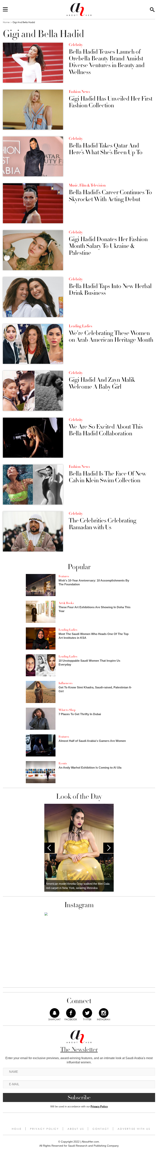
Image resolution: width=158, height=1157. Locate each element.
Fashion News (79, 92)
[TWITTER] (87, 1013)
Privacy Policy (99, 1106)
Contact (100, 1128)
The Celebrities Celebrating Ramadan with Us (102, 524)
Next (108, 848)
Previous (49, 848)
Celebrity (76, 45)
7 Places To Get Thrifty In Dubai (80, 714)
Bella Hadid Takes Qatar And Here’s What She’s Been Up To (105, 149)
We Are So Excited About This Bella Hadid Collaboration (106, 430)
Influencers (65, 683)
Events (63, 763)
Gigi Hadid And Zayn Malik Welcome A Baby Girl (102, 383)
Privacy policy (44, 1128)
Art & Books (66, 603)
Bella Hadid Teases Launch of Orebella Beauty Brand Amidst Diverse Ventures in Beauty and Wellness (107, 62)
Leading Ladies (80, 326)
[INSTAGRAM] (103, 1013)
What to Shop (67, 710)
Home (6, 22)
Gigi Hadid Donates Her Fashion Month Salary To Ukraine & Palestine (108, 246)
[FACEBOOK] (71, 1013)
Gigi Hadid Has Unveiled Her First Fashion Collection (110, 102)
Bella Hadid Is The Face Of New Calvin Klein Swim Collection (107, 477)
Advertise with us (134, 1128)
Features (64, 576)
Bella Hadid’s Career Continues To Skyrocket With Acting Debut (110, 195)
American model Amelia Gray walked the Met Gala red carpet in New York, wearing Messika (77, 886)
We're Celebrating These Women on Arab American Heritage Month (111, 336)
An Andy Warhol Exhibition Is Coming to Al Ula (90, 767)
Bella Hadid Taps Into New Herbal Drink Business (110, 289)
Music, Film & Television (87, 185)
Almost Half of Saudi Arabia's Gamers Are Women (92, 740)
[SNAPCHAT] (54, 1013)
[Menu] (5, 10)
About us (75, 1128)
